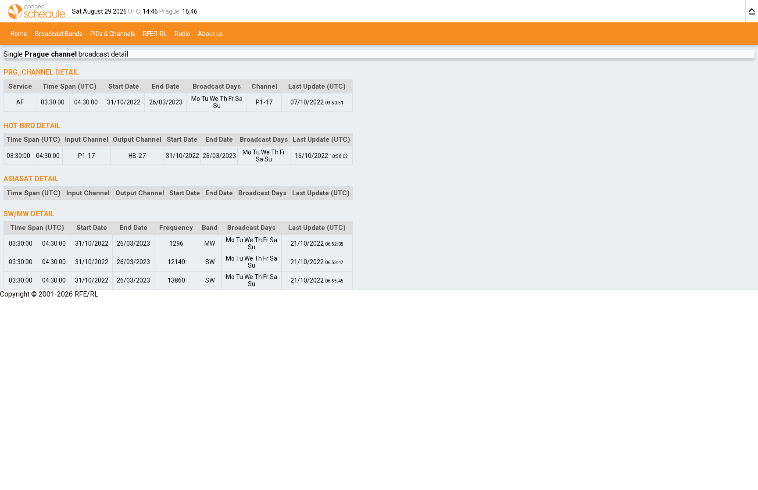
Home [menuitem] (19, 33)
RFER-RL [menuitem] (155, 33)
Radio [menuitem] (182, 33)
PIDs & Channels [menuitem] (112, 33)
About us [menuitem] (210, 33)
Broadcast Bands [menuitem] (58, 33)
